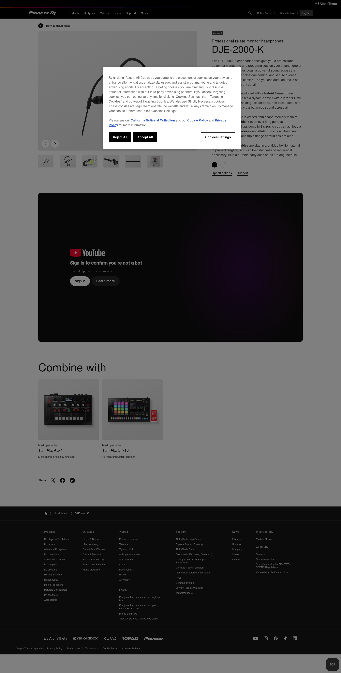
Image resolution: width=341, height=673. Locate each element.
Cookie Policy (197, 120)
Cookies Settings (218, 137)
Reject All (120, 137)
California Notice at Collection (153, 120)
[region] (172, 108)
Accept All (145, 137)
